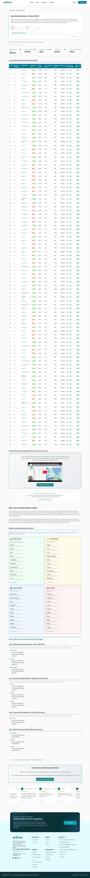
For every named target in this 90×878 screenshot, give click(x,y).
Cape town (24, 122)
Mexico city (24, 107)
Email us (48, 844)
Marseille (23, 233)
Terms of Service (84, 875)
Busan (22, 349)
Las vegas (23, 194)
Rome (22, 88)
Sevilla (22, 334)
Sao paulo (23, 81)
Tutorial (34, 842)
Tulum (22, 387)
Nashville (23, 316)
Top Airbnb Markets (64, 842)
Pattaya (23, 301)
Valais (22, 289)
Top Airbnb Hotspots (64, 847)
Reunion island (24, 345)
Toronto (23, 229)
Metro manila (24, 92)
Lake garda (24, 248)
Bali (22, 77)
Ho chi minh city (24, 157)
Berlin (22, 407)
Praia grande (24, 372)
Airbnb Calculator (37, 857)
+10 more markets (13, 582)
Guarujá (23, 327)
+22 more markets (13, 631)
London (23, 70)
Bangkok (23, 137)
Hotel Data (35, 864)
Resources (44, 2)
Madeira (23, 418)
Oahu (22, 353)
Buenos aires (24, 96)
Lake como (24, 263)
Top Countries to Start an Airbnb (67, 839)
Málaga (23, 323)
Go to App (35, 839)
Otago (22, 422)
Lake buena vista (24, 141)
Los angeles (24, 214)
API (33, 859)
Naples (23, 319)
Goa (22, 236)
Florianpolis (24, 126)
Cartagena (23, 281)
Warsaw (23, 270)
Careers (48, 857)
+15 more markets (50, 631)
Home (31, 2)
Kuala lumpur (24, 115)
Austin (22, 259)
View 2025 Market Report (45, 499)
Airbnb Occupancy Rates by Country (68, 849)
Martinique (23, 384)
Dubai (22, 100)
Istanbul (23, 149)
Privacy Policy (75, 875)
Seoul (22, 111)
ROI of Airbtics (49, 854)
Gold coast (23, 444)
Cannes (23, 274)
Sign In (74, 2)
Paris (22, 73)
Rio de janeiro (24, 85)
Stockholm (24, 433)
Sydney (23, 187)
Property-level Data (37, 862)
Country (27, 26)
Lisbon (23, 153)
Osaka (22, 180)
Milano (23, 133)
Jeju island (23, 168)
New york (23, 218)
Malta (22, 251)
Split (22, 368)
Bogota (23, 176)
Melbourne (24, 118)
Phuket (23, 183)
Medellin (23, 165)
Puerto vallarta (24, 360)
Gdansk (23, 380)
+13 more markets (50, 582)
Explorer (35, 852)
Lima (22, 145)
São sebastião (24, 425)
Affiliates (48, 859)
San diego (23, 221)
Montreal (23, 440)
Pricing (37, 2)
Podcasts (62, 857)
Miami (22, 342)
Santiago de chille (24, 199)
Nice (22, 244)
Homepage (12, 10)
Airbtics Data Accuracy (51, 852)
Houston (23, 285)
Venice (23, 331)
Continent (13, 26)
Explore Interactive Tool (46, 484)
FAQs (47, 842)
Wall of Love (62, 854)
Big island (23, 391)
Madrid (23, 130)
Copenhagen (24, 266)
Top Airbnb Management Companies (68, 844)
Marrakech (24, 225)
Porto (22, 255)
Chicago (23, 414)
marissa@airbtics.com (18, 851)
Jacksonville (24, 292)
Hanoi (22, 312)
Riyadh (23, 240)
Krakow (23, 357)
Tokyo (22, 103)
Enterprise (35, 867)
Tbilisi (22, 395)
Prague (23, 308)
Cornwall (23, 161)
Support (51, 2)
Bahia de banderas (23, 376)
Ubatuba (23, 203)
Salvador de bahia (24, 403)
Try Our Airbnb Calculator (45, 779)
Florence (23, 210)
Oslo (22, 410)
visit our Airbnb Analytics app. (36, 759)
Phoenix (23, 429)
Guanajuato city (25, 304)
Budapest (23, 206)
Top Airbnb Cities (20, 10)
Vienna (23, 277)
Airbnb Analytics (36, 854)
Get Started (82, 2)
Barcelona (23, 191)
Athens (23, 172)
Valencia (23, 338)
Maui (22, 399)
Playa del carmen (23, 297)
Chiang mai (24, 364)
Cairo (22, 437)
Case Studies (63, 852)
